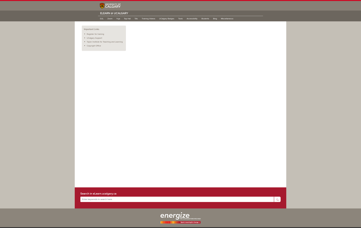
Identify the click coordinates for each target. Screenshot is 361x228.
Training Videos (148, 18)
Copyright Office (94, 46)
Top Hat (127, 18)
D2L (102, 18)
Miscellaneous (227, 18)
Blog (215, 18)
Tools (180, 18)
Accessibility (192, 18)
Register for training (95, 34)
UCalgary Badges (166, 18)
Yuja (118, 18)
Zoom (109, 18)
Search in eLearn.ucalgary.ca (98, 194)
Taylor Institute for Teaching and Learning (105, 42)
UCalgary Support (94, 38)
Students (205, 18)
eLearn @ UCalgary (114, 13)
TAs (136, 18)
